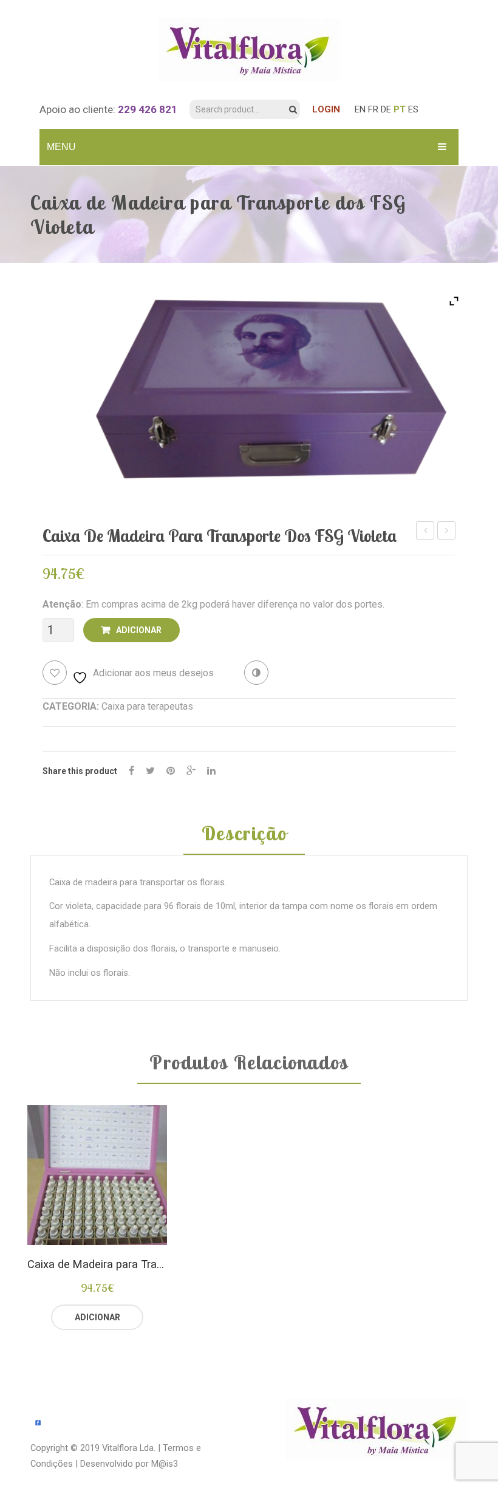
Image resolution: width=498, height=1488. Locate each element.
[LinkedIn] (211, 771)
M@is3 (164, 1463)
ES (413, 109)
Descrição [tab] (244, 834)
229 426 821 (147, 109)
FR (373, 109)
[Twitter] (150, 771)
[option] (97, 1217)
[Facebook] (131, 771)
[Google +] (191, 771)
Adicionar (139, 630)
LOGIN (326, 109)
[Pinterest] (170, 771)
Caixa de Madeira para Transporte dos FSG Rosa (425, 532)
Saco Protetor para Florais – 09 (446, 532)
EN (360, 109)
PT (400, 109)
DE (386, 109)
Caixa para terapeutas (147, 706)
